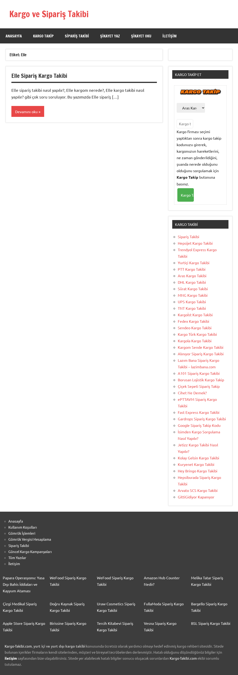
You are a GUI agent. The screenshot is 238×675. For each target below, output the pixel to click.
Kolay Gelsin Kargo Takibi (198, 457)
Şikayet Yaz (110, 36)
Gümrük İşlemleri (21, 533)
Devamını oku (26, 111)
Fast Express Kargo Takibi (198, 412)
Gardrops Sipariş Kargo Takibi (202, 418)
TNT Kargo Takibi (192, 308)
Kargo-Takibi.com (18, 646)
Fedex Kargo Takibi (193, 321)
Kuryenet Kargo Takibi (196, 464)
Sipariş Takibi (77, 36)
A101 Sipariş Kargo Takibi (199, 373)
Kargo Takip (43, 36)
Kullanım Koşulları (22, 527)
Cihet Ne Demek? (192, 392)
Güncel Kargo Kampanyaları (30, 551)
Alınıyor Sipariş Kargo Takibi (201, 353)
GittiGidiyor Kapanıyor (196, 496)
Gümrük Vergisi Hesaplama (29, 539)
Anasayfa (14, 36)
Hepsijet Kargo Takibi (195, 243)
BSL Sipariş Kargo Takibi (210, 623)
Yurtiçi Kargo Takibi (193, 262)
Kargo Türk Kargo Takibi (197, 334)
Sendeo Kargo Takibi (195, 327)
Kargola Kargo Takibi (195, 340)
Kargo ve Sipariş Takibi (49, 14)
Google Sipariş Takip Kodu (199, 425)
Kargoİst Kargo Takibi (195, 314)
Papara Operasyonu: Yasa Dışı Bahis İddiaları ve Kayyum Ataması (23, 584)
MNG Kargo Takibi (193, 295)
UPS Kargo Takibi (192, 301)
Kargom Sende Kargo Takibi (200, 347)
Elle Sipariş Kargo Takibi (39, 76)
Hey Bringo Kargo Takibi (197, 470)
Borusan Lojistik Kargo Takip (201, 379)
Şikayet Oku (141, 36)
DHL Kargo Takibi (192, 282)
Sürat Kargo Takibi (193, 288)
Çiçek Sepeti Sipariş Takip (199, 386)
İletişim (169, 36)
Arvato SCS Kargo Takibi (198, 490)
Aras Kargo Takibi (192, 275)
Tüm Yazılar (17, 557)
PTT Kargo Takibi (191, 269)
